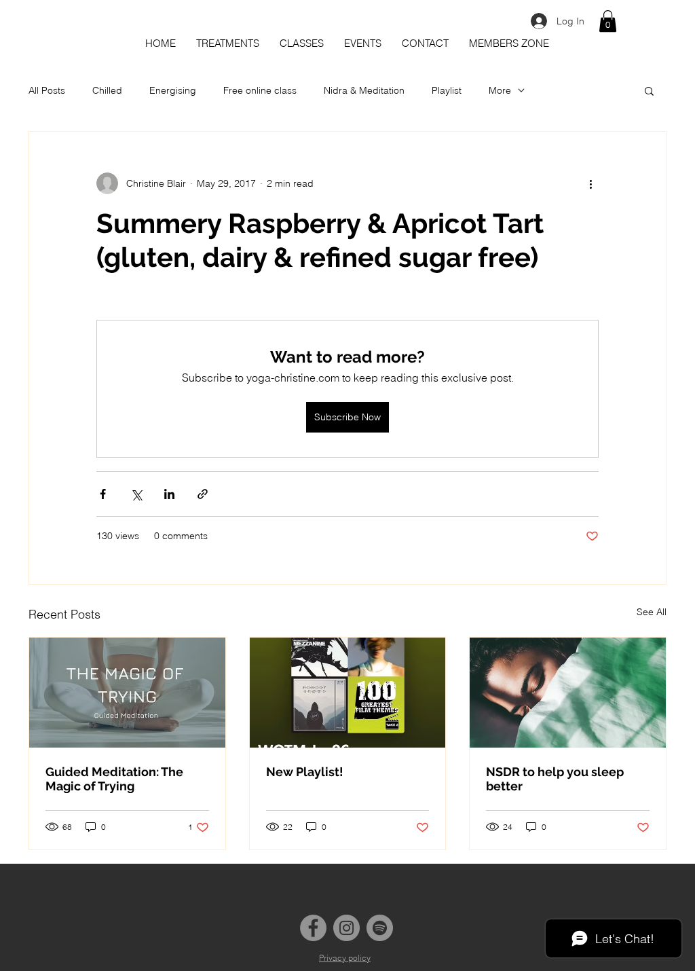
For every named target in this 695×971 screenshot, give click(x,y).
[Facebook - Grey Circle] (313, 928)
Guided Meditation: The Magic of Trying (114, 779)
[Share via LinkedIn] (169, 494)
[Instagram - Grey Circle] (346, 928)
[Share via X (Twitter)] (136, 494)
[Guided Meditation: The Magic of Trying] (127, 693)
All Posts (47, 90)
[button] (608, 21)
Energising (172, 90)
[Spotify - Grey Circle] (380, 928)
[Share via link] (202, 494)
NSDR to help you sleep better (555, 779)
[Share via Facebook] (102, 494)
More (500, 90)
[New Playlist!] (348, 693)
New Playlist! (304, 772)
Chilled (107, 90)
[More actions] (590, 183)
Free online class (260, 90)
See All (651, 612)
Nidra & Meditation (364, 90)
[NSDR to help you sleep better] (568, 693)
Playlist (447, 90)
